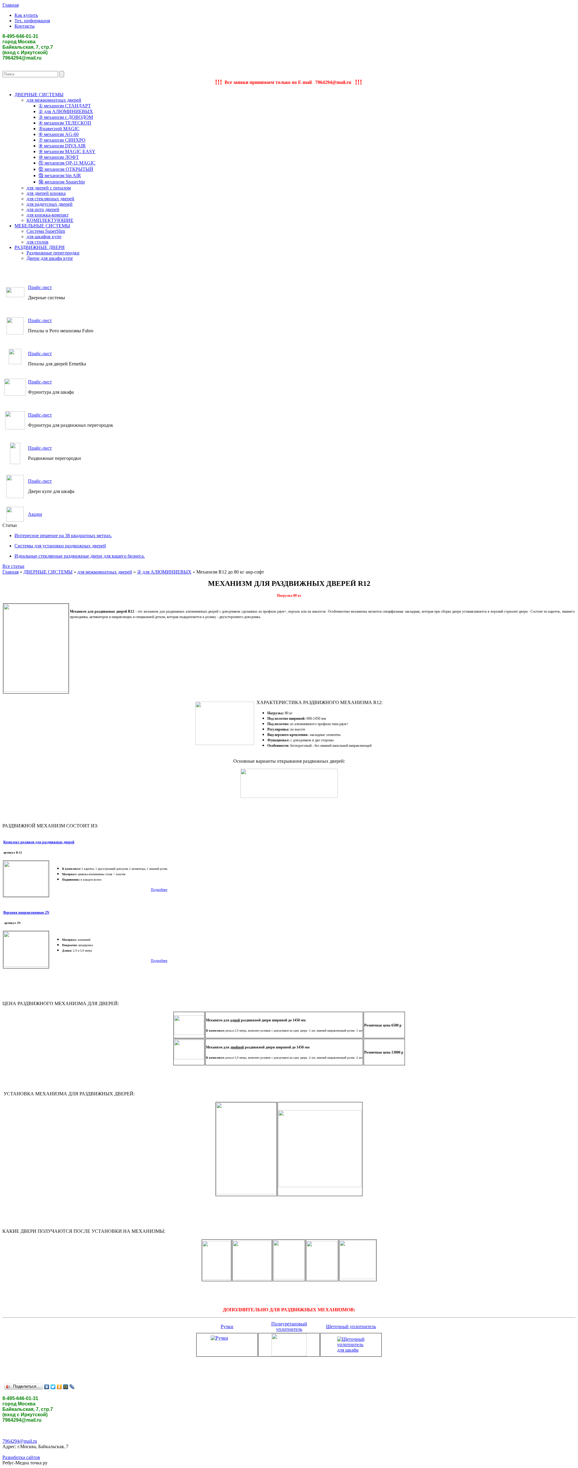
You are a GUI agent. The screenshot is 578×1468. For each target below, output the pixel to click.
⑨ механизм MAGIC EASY (67, 151)
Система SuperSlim (45, 231)
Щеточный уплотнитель (351, 1326)
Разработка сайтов (21, 1457)
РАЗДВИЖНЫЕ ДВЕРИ (39, 247)
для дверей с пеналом (48, 187)
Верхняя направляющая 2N (26, 912)
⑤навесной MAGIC (59, 128)
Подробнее (159, 890)
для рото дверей (42, 209)
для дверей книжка (46, 193)
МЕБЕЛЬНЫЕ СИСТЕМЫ (42, 225)
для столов (37, 242)
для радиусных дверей (49, 204)
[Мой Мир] (66, 1387)
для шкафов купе (43, 236)
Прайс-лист (40, 287)
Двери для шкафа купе (49, 258)
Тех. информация (32, 20)
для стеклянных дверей (50, 198)
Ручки (227, 1326)
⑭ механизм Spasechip (62, 181)
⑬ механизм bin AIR (60, 175)
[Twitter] (53, 1387)
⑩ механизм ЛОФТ (59, 157)
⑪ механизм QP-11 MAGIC (67, 162)
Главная (10, 5)
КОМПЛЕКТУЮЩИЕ (49, 220)
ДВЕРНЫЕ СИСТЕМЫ (39, 94)
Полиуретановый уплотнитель (289, 1326)
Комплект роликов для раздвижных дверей (38, 842)
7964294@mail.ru (19, 1441)
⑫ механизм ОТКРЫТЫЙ (66, 169)
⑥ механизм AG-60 (59, 134)
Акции (35, 514)
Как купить (26, 15)
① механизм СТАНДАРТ (65, 105)
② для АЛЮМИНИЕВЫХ (66, 111)
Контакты (24, 26)
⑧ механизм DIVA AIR (62, 145)
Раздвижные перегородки (52, 252)
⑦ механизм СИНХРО (62, 140)
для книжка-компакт (47, 214)
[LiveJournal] (72, 1387)
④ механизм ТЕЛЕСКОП (65, 122)
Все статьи (13, 566)
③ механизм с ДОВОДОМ (66, 117)
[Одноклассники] (59, 1387)
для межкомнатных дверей (53, 100)
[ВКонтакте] (47, 1387)
